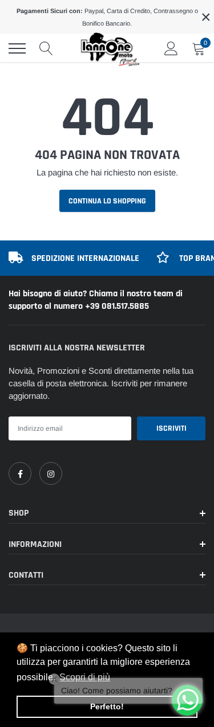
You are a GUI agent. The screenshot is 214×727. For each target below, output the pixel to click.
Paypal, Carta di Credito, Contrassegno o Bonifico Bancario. (107, 17)
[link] (20, 473)
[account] (171, 48)
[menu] (17, 48)
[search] (46, 48)
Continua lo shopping (107, 201)
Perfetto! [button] (107, 706)
